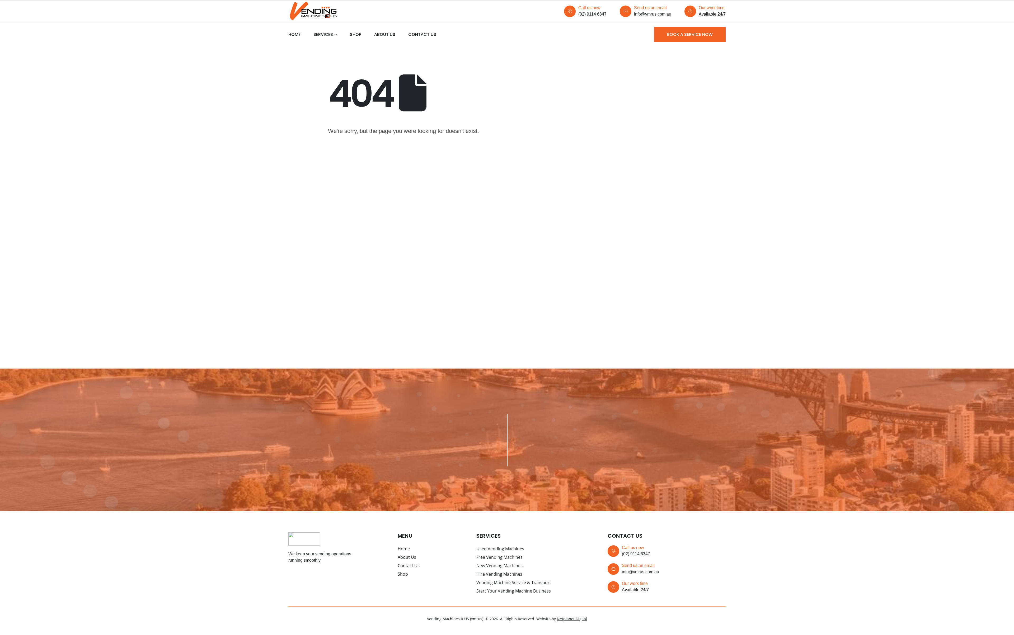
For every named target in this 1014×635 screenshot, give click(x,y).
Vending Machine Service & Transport (513, 582)
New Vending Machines (499, 566)
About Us (384, 34)
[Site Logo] (313, 11)
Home (294, 34)
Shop (355, 34)
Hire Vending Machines (499, 574)
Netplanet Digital (572, 618)
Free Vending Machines (499, 557)
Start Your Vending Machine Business (513, 591)
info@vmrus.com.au (652, 14)
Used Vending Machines (500, 549)
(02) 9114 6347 (592, 14)
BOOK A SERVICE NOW (690, 34)
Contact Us (422, 34)
